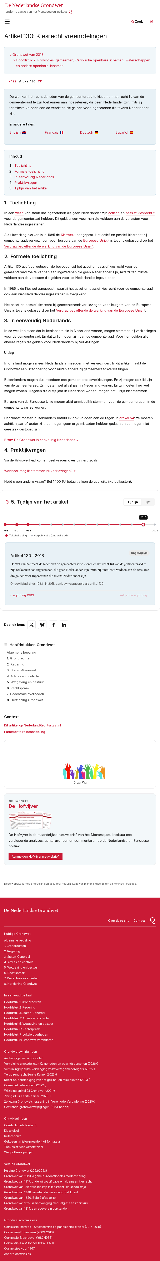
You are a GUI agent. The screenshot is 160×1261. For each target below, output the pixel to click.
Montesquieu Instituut (52, 11)
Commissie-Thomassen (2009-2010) (29, 1232)
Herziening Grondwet (27, 700)
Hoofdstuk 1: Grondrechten (22, 1002)
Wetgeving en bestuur (27, 682)
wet (18, 213)
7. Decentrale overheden (21, 978)
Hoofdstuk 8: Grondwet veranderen (28, 1040)
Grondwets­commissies (20, 1220)
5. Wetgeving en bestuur (21, 967)
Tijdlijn (133, 502)
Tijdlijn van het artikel (31, 188)
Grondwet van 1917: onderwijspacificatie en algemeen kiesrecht (48, 1181)
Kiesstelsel (11, 1130)
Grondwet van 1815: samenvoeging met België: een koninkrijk (46, 1203)
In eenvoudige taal (18, 995)
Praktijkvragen (25, 182)
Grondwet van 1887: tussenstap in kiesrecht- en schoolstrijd (45, 1187)
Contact (139, 920)
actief (112, 213)
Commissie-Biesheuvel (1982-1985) (28, 1237)
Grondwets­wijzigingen (20, 1051)
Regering (17, 664)
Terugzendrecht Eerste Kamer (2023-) (30, 1074)
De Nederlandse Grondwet (34, 5)
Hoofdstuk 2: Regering (19, 1007)
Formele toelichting (29, 171)
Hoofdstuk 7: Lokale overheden (26, 1034)
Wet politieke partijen (18, 1152)
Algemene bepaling (21, 652)
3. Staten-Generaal (17, 956)
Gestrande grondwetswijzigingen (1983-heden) (36, 1107)
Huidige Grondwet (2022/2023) (25, 1170)
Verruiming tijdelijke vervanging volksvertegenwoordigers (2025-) (49, 1069)
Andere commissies (17, 1254)
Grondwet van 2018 (28, 54)
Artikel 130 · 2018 (27, 555)
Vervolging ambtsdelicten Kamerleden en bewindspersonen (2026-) (51, 1063)
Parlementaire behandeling (24, 732)
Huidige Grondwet (17, 933)
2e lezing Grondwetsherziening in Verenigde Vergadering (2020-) (49, 1101)
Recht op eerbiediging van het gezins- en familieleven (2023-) (47, 1080)
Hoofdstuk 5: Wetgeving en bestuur (28, 1023)
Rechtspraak (20, 688)
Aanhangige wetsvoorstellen (23, 1058)
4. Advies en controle (19, 962)
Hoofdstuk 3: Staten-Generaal (24, 1013)
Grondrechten (20, 658)
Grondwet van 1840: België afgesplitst (30, 1197)
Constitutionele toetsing (20, 1125)
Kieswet (67, 235)
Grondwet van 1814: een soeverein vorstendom (36, 1208)
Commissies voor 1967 (19, 1248)
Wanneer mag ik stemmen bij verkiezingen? (38, 471)
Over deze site (118, 920)
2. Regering (12, 951)
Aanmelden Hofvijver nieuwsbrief (35, 856)
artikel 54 (126, 418)
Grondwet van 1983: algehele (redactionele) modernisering (45, 1176)
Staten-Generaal (23, 670)
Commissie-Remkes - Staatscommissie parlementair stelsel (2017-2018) (52, 1227)
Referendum (12, 1136)
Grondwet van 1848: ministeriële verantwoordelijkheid (41, 1192)
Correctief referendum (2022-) (25, 1085)
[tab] (27, 132)
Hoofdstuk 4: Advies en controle (26, 1018)
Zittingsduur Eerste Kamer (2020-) (27, 1096)
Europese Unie (95, 240)
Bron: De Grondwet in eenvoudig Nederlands (39, 440)
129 (13, 81)
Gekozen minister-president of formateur (32, 1141)
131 (40, 81)
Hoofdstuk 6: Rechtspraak (22, 1029)
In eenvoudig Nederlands (34, 177)
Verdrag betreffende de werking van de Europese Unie (47, 246)
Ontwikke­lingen (15, 1118)
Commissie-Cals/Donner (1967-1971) (29, 1243)
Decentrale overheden (27, 694)
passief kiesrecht (139, 213)
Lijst (147, 502)
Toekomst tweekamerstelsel (23, 1147)
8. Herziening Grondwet (20, 983)
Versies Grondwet (17, 1164)
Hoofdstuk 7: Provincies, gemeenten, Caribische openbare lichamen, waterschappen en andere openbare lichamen (83, 63)
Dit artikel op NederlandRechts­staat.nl (32, 725)
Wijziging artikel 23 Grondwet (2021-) (29, 1090)
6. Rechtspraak (14, 973)
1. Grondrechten (15, 946)
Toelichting (22, 165)
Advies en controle (25, 676)
